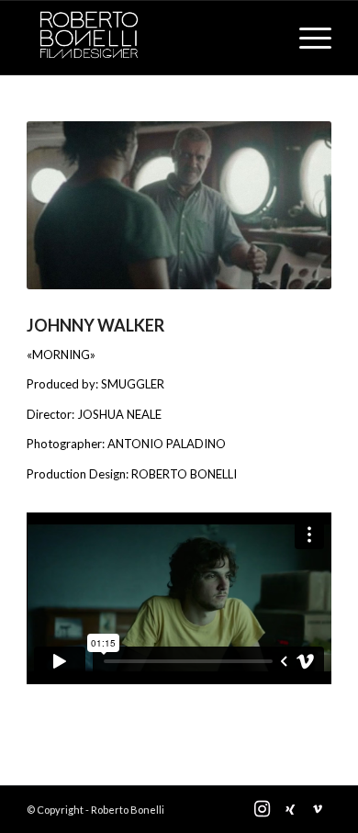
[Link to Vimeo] (317, 809)
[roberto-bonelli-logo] (148, 37)
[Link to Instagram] (262, 809)
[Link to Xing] (290, 809)
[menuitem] (306, 37)
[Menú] (306, 37)
